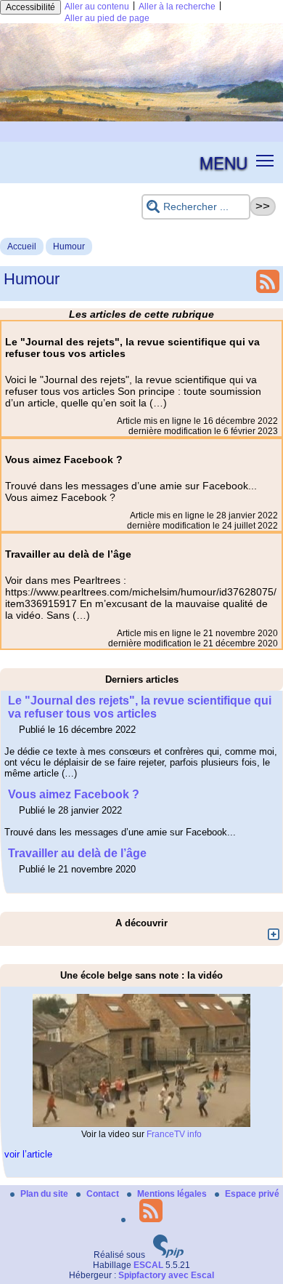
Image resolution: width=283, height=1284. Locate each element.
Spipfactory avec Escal (166, 1275)
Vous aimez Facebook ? (73, 794)
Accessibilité (30, 7)
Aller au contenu (97, 6)
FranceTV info (174, 1134)
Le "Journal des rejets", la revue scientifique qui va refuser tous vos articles (139, 707)
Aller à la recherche (177, 6)
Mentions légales (173, 1194)
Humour (69, 246)
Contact (103, 1194)
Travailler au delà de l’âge (77, 853)
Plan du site (45, 1194)
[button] (265, 159)
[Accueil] (141, 118)
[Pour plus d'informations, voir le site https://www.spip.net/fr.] (168, 1255)
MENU (223, 162)
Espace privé (252, 1194)
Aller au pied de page (107, 18)
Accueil (21, 246)
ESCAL (148, 1265)
